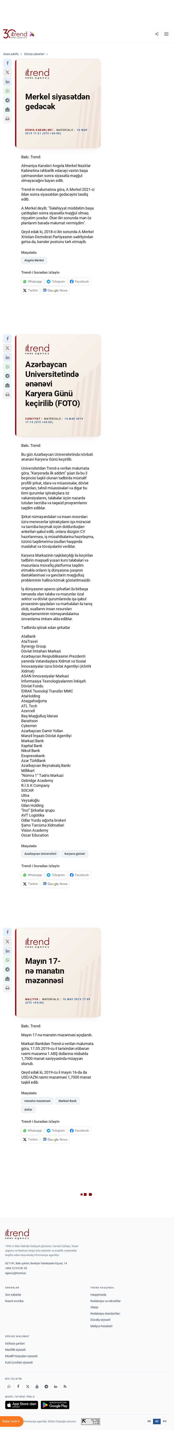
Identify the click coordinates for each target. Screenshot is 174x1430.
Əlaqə (94, 1307)
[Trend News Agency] (17, 1234)
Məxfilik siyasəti (15, 1349)
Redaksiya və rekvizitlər (105, 1301)
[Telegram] (46, 1386)
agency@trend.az (15, 1273)
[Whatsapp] (9, 1386)
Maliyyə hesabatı (101, 1326)
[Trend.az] (19, 34)
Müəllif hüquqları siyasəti (21, 1356)
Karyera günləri (75, 853)
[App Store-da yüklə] (21, 1405)
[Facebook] (18, 1386)
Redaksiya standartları (105, 1313)
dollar (28, 1109)
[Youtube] (37, 1386)
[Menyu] (166, 34)
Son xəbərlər (13, 1294)
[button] (7, 63)
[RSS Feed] (65, 1386)
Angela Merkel (34, 260)
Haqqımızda (98, 1294)
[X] (27, 1386)
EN (149, 1421)
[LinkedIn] (55, 1386)
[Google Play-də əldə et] (55, 1405)
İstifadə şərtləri (15, 1343)
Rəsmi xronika (14, 1301)
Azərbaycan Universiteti (40, 853)
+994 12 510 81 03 (16, 1268)
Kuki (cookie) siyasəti (19, 1362)
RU (165, 1421)
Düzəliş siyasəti (100, 1319)
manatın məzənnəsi (37, 1101)
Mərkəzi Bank (67, 1101)
